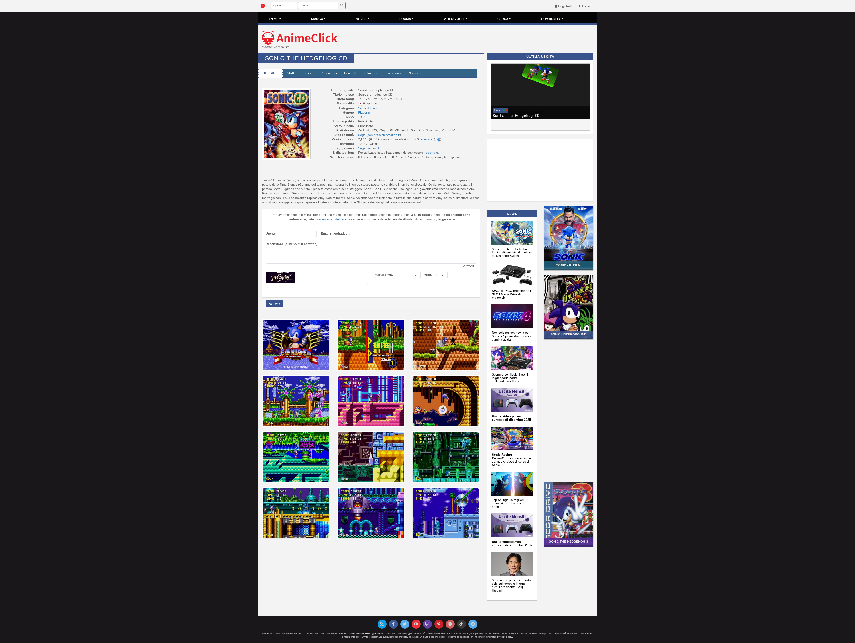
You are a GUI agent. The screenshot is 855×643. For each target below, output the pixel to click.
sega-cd (373, 148)
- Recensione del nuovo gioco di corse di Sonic (511, 460)
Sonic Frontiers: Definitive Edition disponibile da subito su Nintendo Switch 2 (511, 252)
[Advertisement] (484, 40)
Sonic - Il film (568, 265)
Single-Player (367, 108)
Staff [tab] (290, 73)
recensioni (427, 139)
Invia (276, 303)
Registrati (564, 6)
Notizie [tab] (414, 73)
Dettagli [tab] (271, 73)
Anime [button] (273, 19)
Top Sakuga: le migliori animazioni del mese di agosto (508, 503)
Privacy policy (504, 636)
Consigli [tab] (350, 73)
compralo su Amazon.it (384, 135)
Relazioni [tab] (370, 73)
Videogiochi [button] (454, 19)
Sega (362, 148)
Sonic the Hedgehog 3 (568, 541)
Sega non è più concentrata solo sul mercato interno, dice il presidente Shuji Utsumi (511, 585)
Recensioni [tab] (329, 73)
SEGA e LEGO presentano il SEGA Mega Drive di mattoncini (511, 294)
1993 (361, 117)
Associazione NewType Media (366, 633)
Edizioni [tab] (307, 73)
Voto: (428, 274)
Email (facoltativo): (335, 233)
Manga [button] (317, 19)
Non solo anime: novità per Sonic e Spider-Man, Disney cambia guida (511, 336)
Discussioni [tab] (393, 73)
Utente (271, 233)
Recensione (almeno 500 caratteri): (292, 244)
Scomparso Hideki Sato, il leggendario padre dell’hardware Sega (510, 378)
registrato (431, 152)
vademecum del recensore (336, 219)
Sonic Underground (568, 334)
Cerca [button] (502, 19)
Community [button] (550, 19)
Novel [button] (361, 19)
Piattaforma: (384, 274)
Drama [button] (405, 19)
